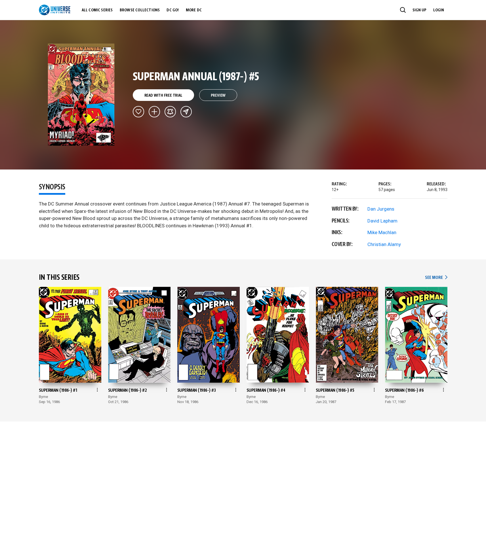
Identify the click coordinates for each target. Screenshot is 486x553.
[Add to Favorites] (138, 111)
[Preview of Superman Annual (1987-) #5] (81, 95)
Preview (218, 95)
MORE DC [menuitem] (194, 10)
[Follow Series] (170, 111)
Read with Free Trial (163, 95)
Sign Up (419, 10)
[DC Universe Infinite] (54, 10)
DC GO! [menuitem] (173, 10)
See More (436, 278)
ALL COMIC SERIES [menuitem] (97, 10)
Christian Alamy (384, 244)
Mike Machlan (381, 232)
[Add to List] (154, 111)
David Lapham (382, 221)
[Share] (186, 111)
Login (438, 10)
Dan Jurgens (380, 209)
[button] (402, 10)
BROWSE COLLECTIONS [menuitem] (140, 10)
